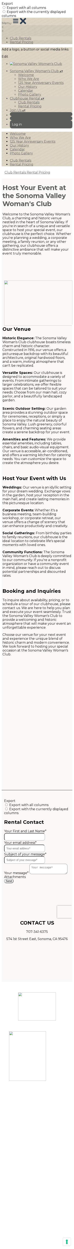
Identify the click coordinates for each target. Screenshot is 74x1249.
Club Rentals (20, 38)
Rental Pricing (21, 42)
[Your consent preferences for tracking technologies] (67, 1242)
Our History (27, 87)
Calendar (25, 91)
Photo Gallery (29, 94)
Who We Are (28, 79)
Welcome (26, 75)
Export (7, 4)
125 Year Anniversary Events (41, 83)
